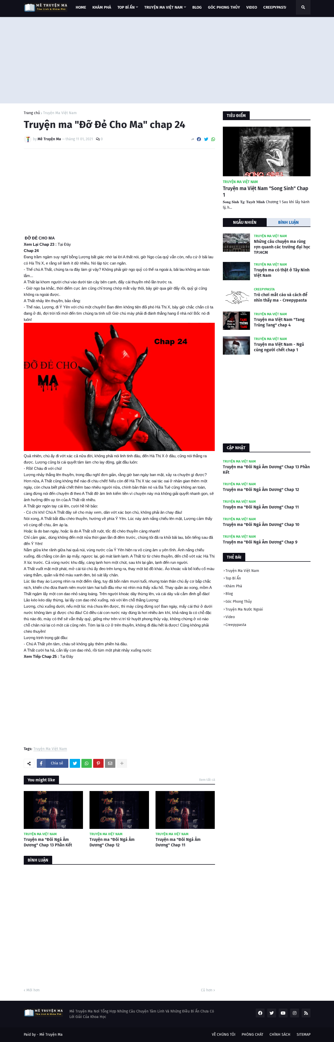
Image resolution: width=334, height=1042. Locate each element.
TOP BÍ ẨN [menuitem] (126, 7)
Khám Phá (233, 586)
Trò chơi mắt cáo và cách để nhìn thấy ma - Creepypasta (280, 297)
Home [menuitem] (81, 7)
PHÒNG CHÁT (252, 1034)
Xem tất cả (207, 780)
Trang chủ (32, 113)
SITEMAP (304, 1034)
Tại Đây (64, 244)
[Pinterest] (98, 763)
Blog (229, 594)
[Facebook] (199, 139)
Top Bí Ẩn (233, 578)
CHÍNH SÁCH (280, 1034)
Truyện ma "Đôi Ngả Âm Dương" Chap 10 (261, 524)
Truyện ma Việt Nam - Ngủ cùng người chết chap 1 (279, 347)
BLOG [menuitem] (197, 7)
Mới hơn (33, 990)
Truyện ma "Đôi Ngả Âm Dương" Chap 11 (178, 842)
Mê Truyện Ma (51, 1034)
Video (230, 617)
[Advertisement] (167, 59)
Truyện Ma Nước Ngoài (244, 609)
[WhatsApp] (213, 139)
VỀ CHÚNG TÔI (223, 1034)
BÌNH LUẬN (288, 222)
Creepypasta (235, 625)
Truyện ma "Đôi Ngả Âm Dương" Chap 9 (260, 542)
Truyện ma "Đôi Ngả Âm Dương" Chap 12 (112, 842)
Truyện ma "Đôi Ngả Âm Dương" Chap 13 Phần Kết (48, 842)
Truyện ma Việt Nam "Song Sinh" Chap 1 (265, 191)
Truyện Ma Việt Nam (60, 113)
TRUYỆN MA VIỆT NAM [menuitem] (163, 7)
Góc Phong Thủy (238, 601)
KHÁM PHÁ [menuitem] (101, 7)
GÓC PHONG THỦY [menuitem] (224, 7)
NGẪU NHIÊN (245, 222)
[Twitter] (206, 139)
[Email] (110, 763)
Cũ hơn (206, 990)
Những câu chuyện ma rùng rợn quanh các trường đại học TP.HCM (282, 247)
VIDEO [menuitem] (251, 7)
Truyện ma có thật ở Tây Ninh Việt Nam (281, 272)
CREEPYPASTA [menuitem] (275, 7)
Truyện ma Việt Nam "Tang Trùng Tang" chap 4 (279, 322)
